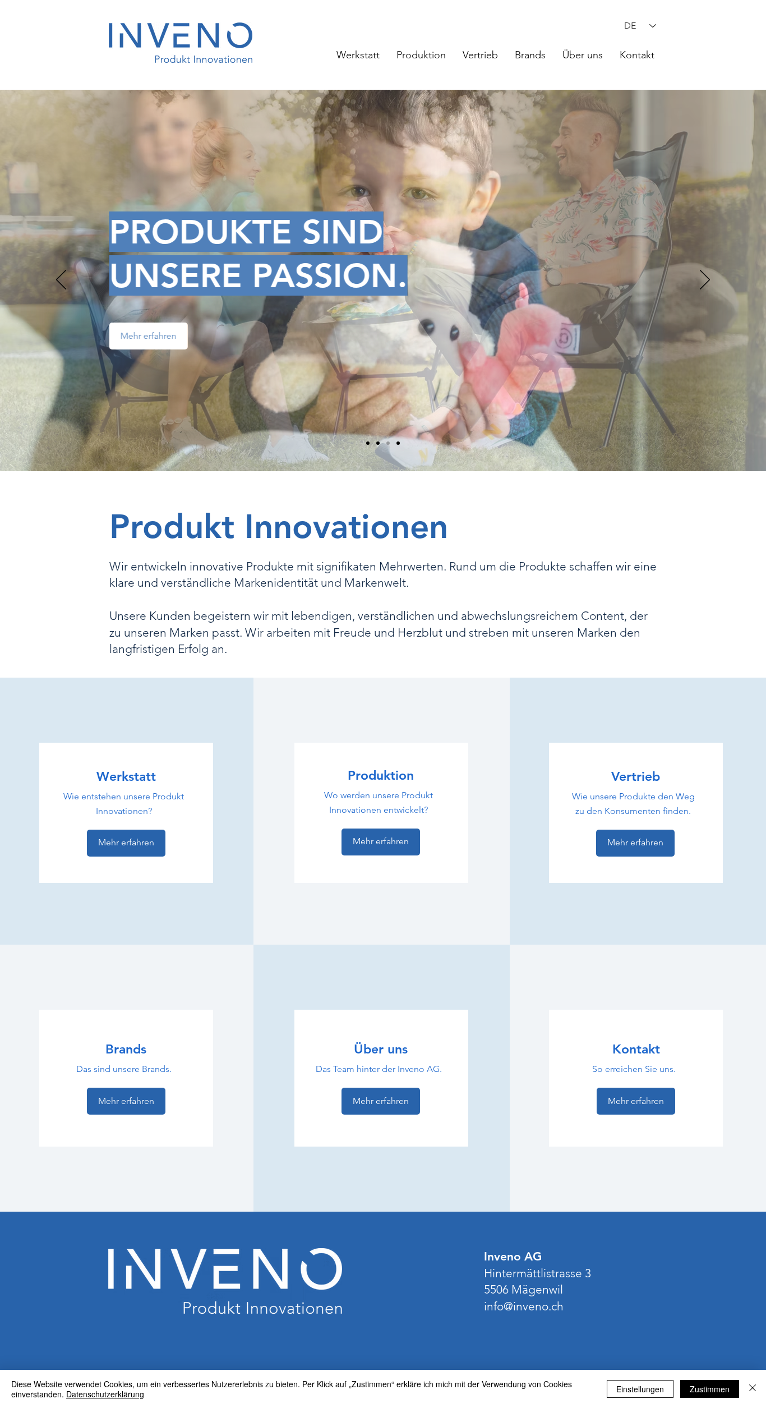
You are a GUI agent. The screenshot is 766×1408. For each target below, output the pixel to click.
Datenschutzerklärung (105, 1394)
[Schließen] (752, 1389)
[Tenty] (398, 443)
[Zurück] (61, 280)
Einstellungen (640, 1389)
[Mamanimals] (388, 443)
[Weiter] (705, 280)
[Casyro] (368, 443)
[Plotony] (378, 443)
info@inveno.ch (524, 1306)
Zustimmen (710, 1389)
